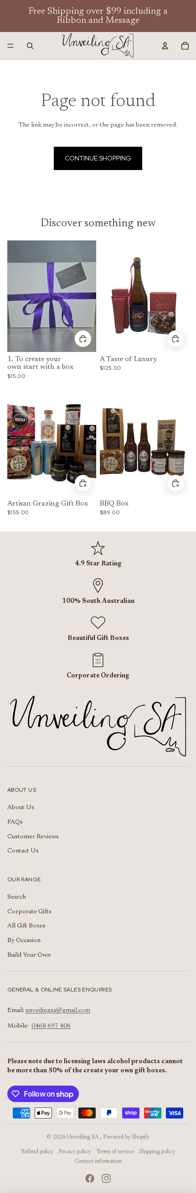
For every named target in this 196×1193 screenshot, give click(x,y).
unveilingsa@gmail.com (58, 1010)
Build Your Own (29, 955)
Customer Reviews (33, 837)
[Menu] (10, 45)
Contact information (98, 1161)
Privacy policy (74, 1152)
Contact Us (23, 851)
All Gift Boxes (26, 926)
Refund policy (37, 1152)
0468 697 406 (51, 1026)
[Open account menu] (165, 46)
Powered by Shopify (126, 1137)
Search (16, 897)
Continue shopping (98, 158)
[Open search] (30, 46)
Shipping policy (157, 1152)
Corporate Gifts (29, 912)
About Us (20, 807)
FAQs (15, 822)
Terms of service (115, 1152)
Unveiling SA (83, 1137)
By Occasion (24, 940)
